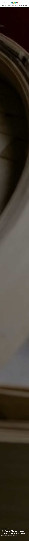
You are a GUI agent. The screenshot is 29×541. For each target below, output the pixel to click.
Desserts (13, 5)
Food (5, 5)
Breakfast (3, 5)
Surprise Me (24, 5)
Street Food (16, 5)
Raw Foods (20, 5)
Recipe (14, 6)
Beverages (9, 5)
